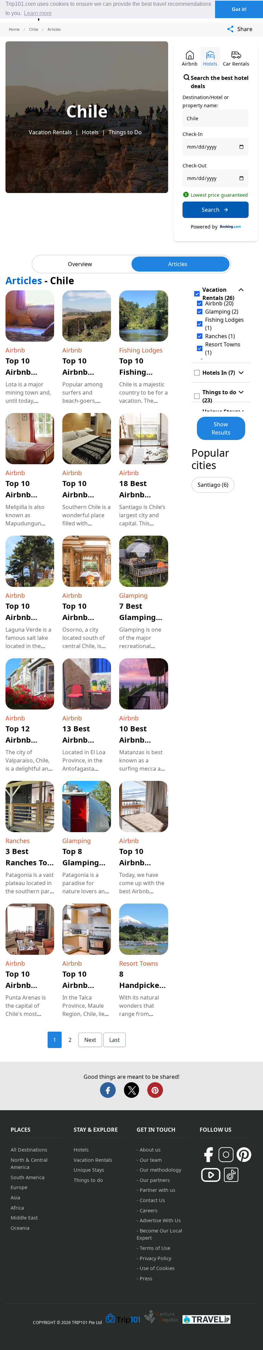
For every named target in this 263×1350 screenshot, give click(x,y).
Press (146, 1278)
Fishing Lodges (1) (224, 324)
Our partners (155, 1180)
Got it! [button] (239, 9)
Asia (15, 1197)
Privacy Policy (155, 1258)
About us (150, 1149)
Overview (80, 264)
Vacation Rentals (50, 132)
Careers (149, 1210)
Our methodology (160, 1170)
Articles (177, 264)
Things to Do (125, 132)
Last (114, 1040)
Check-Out (194, 165)
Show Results (221, 428)
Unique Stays (89, 1170)
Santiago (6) (213, 484)
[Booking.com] (230, 227)
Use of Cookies (157, 1268)
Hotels (90, 132)
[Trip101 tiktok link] (231, 1174)
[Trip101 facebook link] (208, 1154)
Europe (19, 1187)
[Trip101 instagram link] (226, 1154)
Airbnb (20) (219, 303)
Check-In (193, 134)
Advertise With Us (160, 1220)
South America (28, 1177)
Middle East (24, 1217)
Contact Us (152, 1200)
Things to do (88, 1180)
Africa (17, 1207)
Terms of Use (155, 1248)
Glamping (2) (221, 311)
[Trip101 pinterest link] (243, 1154)
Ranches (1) (220, 336)
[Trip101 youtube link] (211, 1175)
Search (211, 209)
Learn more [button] (38, 13)
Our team (151, 1160)
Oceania (20, 1228)
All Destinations (29, 1149)
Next (90, 1040)
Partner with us (157, 1190)
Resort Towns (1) (222, 348)
